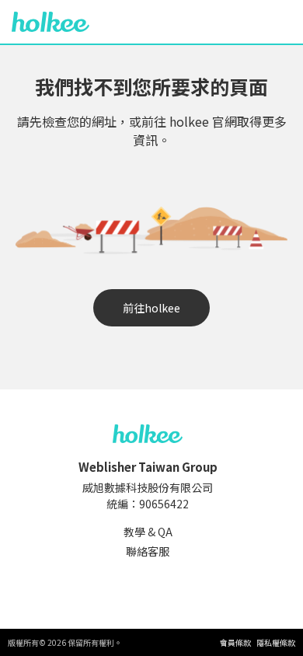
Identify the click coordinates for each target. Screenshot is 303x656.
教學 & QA (148, 531)
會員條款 (235, 642)
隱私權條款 (275, 642)
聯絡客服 (147, 551)
